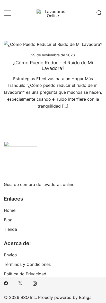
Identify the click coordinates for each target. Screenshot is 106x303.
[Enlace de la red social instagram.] (35, 282)
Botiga (85, 297)
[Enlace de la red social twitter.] (20, 282)
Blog (8, 219)
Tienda (10, 229)
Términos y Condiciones (27, 264)
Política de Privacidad (25, 273)
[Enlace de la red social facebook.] (6, 282)
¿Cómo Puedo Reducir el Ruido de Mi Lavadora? (53, 65)
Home (9, 210)
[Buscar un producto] (99, 12)
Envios (10, 254)
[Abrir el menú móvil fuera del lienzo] (7, 12)
